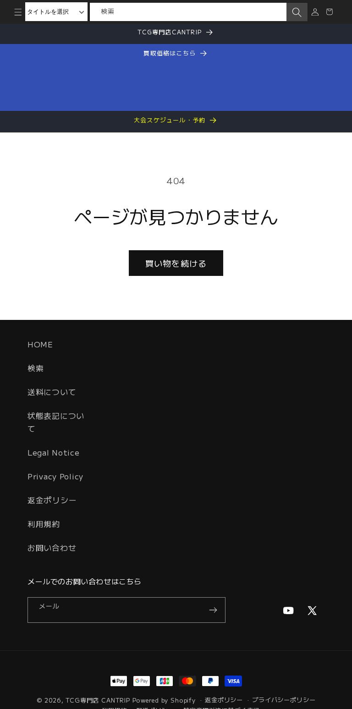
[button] (18, 12)
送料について (52, 391)
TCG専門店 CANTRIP (98, 700)
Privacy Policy (55, 476)
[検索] (297, 12)
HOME (40, 344)
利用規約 (44, 523)
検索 (36, 368)
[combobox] (188, 12)
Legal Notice (54, 452)
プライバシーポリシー (283, 699)
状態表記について (56, 422)
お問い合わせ (52, 547)
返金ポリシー (52, 500)
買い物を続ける (176, 263)
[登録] (213, 610)
